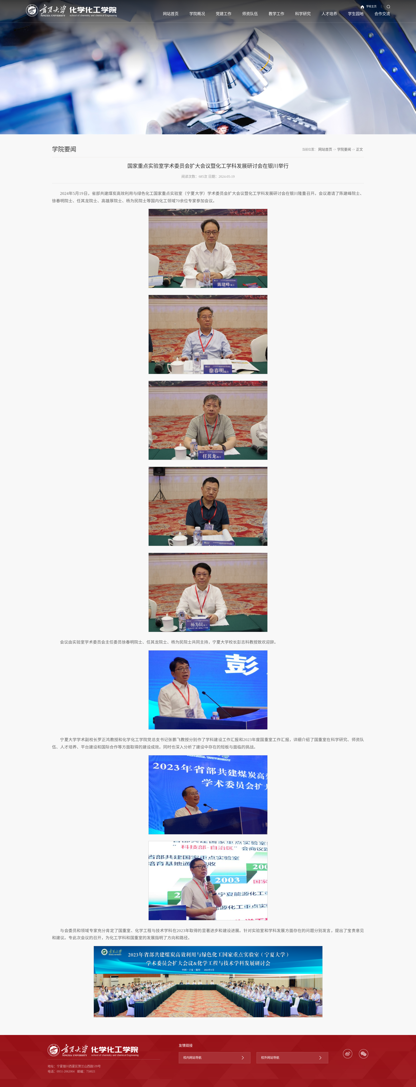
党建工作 (223, 14)
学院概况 (197, 14)
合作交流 (382, 14)
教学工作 (276, 14)
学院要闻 (344, 149)
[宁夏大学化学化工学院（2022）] (71, 10)
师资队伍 (250, 14)
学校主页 (371, 6)
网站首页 (171, 14)
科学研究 (303, 14)
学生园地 (356, 14)
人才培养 (329, 14)
